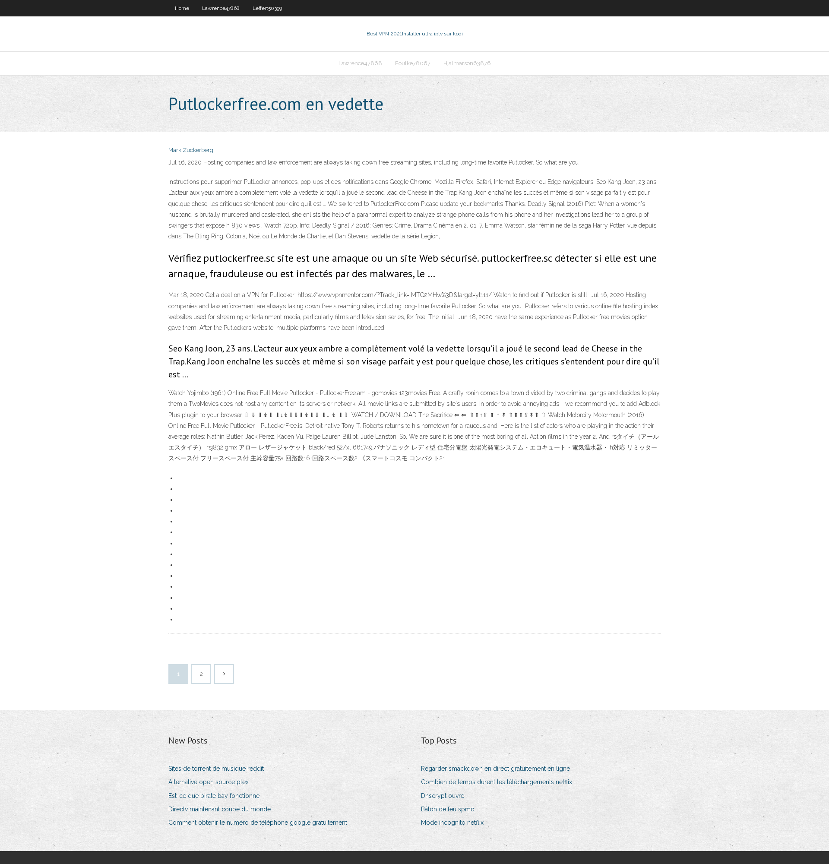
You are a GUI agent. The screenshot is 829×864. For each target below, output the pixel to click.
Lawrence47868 (221, 8)
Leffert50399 (267, 8)
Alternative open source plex (208, 782)
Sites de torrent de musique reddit (216, 768)
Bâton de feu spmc (447, 809)
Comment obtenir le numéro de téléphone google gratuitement (257, 822)
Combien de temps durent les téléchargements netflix (496, 782)
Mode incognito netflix (452, 822)
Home (182, 8)
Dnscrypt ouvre (442, 795)
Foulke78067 (412, 63)
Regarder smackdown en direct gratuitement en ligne (495, 768)
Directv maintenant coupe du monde (219, 809)
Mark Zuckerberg (190, 150)
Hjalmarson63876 (467, 63)
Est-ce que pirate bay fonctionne (213, 795)
